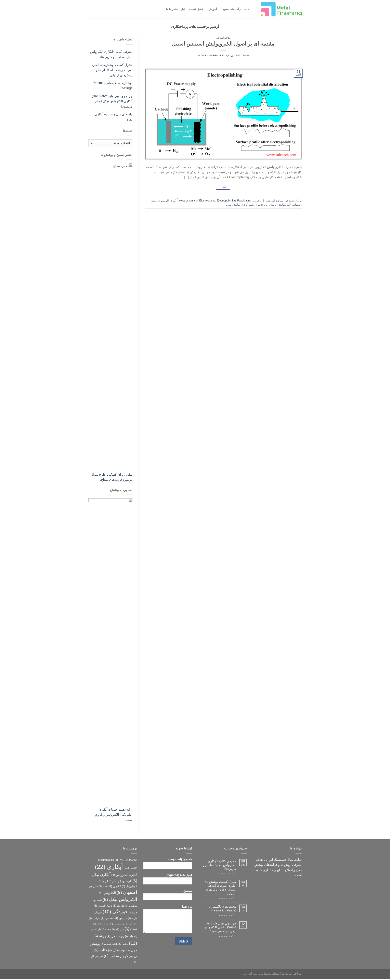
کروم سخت (116, 956)
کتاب (100, 950)
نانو (96, 923)
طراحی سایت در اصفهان (287, 973)
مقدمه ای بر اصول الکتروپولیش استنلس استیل (223, 43)
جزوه (133, 912)
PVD (133, 860)
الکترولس (107, 892)
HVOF (123, 860)
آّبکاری (174, 200)
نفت (131, 929)
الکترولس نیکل (120, 899)
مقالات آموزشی (223, 38)
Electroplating (207, 200)
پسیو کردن (248, 204)
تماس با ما (172, 9)
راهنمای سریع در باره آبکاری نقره (113, 116)
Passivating (244, 200)
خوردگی (115, 911)
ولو (129, 936)
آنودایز (103, 881)
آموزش (213, 9)
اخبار (183, 9)
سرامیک (94, 918)
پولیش (236, 204)
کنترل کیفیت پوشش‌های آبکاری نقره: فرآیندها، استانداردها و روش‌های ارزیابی (111, 70)
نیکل (120, 929)
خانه (246, 9)
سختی (107, 918)
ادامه (223, 186)
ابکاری (114, 886)
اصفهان (297, 204)
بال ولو (119, 905)
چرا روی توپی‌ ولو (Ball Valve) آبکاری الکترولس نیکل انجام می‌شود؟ (112, 101)
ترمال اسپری (103, 905)
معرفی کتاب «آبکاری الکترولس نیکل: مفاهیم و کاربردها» (111, 54)
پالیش (272, 204)
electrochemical (188, 200)
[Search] (253, 9)
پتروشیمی (115, 936)
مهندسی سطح (117, 923)
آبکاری (109, 866)
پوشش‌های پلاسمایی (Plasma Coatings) (112, 85)
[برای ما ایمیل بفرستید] (290, 886)
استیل (154, 200)
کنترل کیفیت (196, 9)
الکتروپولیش (284, 204)
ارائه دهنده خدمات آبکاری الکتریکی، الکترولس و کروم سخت (113, 815)
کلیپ (99, 956)
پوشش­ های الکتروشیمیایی (114, 944)
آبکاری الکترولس (124, 875)
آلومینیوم (164, 200)
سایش (120, 918)
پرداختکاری (262, 204)
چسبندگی (116, 950)
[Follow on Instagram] (298, 886)
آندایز (113, 881)
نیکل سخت (108, 929)
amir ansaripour (211, 55)
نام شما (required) (180, 859)
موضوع (187, 890)
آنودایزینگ (129, 886)
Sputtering (130, 868)
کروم (133, 956)
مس (228, 204)
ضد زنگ (131, 923)
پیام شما (187, 906)
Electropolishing (226, 200)
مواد (104, 923)
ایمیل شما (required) (179, 875)
